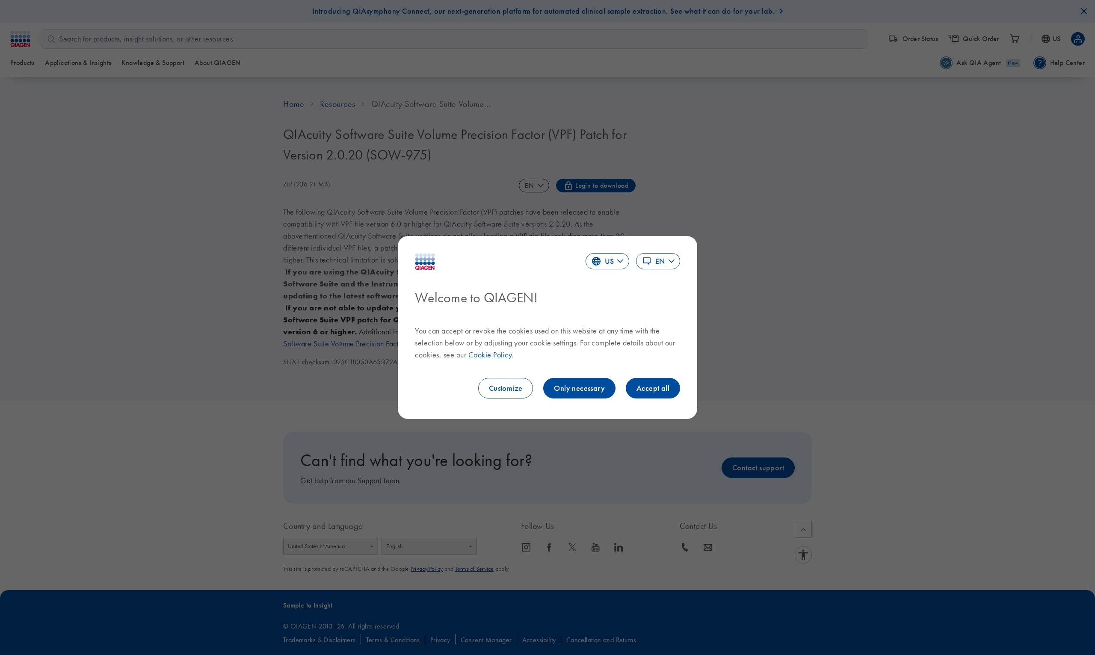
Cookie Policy (490, 355)
